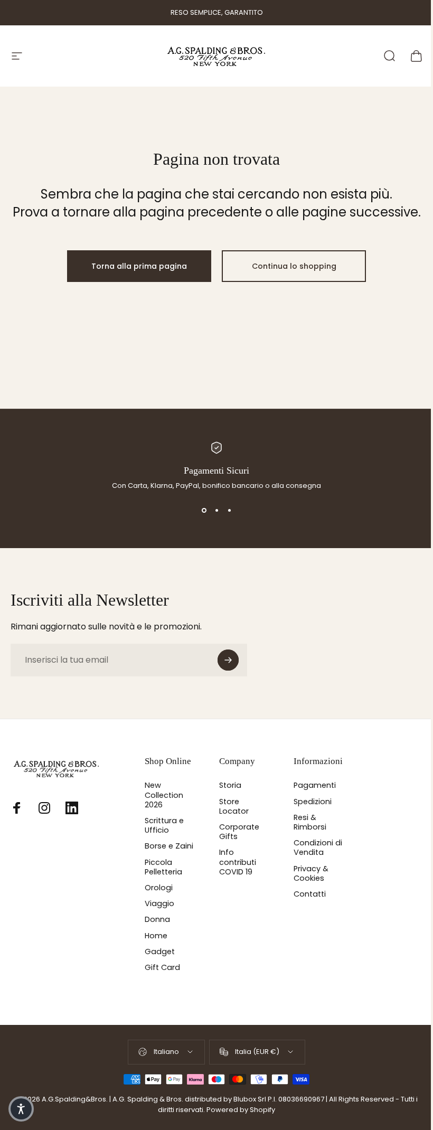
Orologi (159, 887)
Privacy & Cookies (311, 873)
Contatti (310, 894)
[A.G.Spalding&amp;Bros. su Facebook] (17, 808)
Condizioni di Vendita (318, 847)
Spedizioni (313, 801)
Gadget (160, 951)
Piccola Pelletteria (163, 867)
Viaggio (159, 903)
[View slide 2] (216, 510)
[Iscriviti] (228, 660)
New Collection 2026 (164, 794)
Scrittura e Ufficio (164, 825)
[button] (21, 1109)
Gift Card (162, 967)
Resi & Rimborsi (310, 822)
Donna (157, 919)
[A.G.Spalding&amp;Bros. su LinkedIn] (71, 808)
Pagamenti (315, 785)
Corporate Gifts (239, 831)
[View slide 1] (203, 510)
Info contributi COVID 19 (237, 862)
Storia (230, 785)
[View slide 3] (229, 510)
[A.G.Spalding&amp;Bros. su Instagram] (44, 808)
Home (156, 935)
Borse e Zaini (169, 846)
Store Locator (234, 806)
